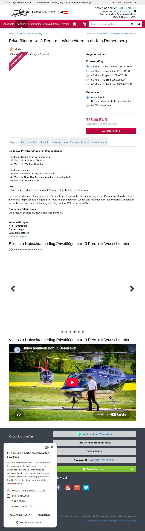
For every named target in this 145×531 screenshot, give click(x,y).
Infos (56, 23)
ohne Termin (111, 99)
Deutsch (115, 2)
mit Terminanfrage (101, 105)
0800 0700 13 (127, 8)
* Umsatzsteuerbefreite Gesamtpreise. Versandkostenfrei (111, 521)
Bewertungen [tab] (99, 142)
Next (130, 288)
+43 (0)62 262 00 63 (124, 11)
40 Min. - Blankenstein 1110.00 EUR (111, 71)
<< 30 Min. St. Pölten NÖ (97, 33)
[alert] (30, 485)
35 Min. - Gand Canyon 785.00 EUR (111, 66)
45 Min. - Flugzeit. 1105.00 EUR (109, 75)
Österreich (129, 2)
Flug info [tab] (44, 142)
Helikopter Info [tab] (59, 142)
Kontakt (47, 23)
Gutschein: (93, 92)
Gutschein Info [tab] (29, 142)
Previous (14, 288)
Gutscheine (35, 23)
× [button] (51, 447)
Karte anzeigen (17, 236)
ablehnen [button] (44, 514)
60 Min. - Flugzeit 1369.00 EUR (108, 79)
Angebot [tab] (14, 142)
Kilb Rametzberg (35, 33)
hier (76, 190)
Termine (64, 23)
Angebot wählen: (96, 54)
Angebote (8, 23)
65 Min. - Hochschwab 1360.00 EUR (111, 84)
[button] (30, 522)
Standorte (21, 23)
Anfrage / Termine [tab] (80, 142)
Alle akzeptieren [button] (20, 514)
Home (11, 33)
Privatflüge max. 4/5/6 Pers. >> (123, 33)
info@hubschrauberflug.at (95, 442)
